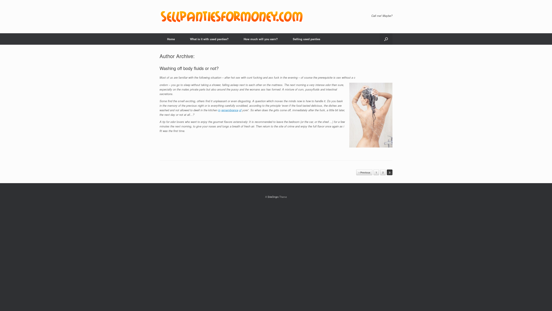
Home (171, 39)
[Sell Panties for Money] (232, 17)
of (240, 110)
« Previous (364, 172)
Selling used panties (306, 39)
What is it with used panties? (209, 39)
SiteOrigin (273, 196)
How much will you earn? (261, 39)
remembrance (229, 110)
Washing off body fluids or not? (189, 68)
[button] (386, 39)
